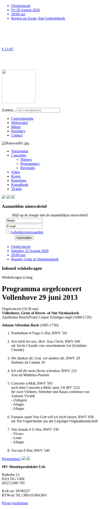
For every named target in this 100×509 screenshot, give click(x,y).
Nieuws (26, 159)
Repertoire (19, 180)
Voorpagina (19, 151)
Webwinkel (19, 123)
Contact (17, 135)
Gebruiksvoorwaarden (26, 232)
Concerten (18, 155)
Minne (16, 127)
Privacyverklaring (15, 503)
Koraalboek (19, 185)
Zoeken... (9, 110)
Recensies (27, 168)
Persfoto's (18, 131)
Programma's (30, 164)
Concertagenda (22, 118)
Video (15, 172)
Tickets (16, 189)
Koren (15, 176)
